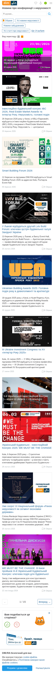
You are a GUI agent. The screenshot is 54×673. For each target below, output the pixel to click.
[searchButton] (49, 13)
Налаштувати (43, 668)
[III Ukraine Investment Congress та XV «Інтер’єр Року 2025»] (27, 331)
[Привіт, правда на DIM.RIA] (27, 644)
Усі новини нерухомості (28, 20)
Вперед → (45, 602)
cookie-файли (30, 657)
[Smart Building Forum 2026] (27, 152)
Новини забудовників (14, 25)
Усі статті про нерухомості (16, 31)
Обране (8, 20)
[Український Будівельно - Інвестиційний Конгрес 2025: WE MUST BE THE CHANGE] (27, 426)
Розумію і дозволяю (17, 668)
